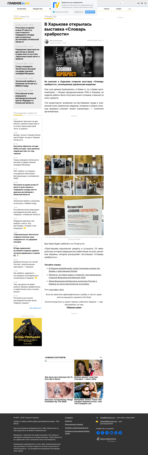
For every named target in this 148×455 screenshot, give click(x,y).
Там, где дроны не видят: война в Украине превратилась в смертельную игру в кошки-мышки (27, 287)
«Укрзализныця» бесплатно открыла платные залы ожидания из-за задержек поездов (26, 237)
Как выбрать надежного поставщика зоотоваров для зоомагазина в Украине (26, 274)
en (145, 3)
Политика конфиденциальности (76, 428)
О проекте (69, 417)
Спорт (119, 9)
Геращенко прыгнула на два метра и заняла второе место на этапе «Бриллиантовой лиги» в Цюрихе (26, 124)
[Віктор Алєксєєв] (46, 43)
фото (61, 289)
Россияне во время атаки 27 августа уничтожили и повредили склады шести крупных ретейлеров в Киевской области (26, 189)
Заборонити (78, 12)
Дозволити (90, 12)
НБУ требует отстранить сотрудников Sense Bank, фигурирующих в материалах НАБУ (26, 174)
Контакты (68, 421)
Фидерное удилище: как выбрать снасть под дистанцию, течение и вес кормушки (25, 223)
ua (138, 3)
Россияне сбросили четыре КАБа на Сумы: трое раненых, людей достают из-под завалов (27, 149)
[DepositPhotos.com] (106, 439)
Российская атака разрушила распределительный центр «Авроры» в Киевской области (27, 211)
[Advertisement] (74, 135)
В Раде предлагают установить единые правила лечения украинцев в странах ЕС (27, 251)
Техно (106, 9)
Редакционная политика (74, 424)
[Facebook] (98, 432)
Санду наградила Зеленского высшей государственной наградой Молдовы (26, 161)
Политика (21, 9)
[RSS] (120, 432)
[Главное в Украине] (18, 3)
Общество (37, 9)
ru (142, 3)
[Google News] (116, 432)
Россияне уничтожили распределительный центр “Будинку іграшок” (25, 299)
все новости (35, 308)
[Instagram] (111, 432)
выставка (54, 289)
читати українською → (95, 40)
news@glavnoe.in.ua (107, 417)
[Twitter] (102, 432)
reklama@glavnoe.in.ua (108, 421)
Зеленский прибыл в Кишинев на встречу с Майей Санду (27, 201)
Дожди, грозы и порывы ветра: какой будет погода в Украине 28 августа (27, 136)
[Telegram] (107, 432)
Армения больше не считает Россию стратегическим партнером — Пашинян (26, 263)
